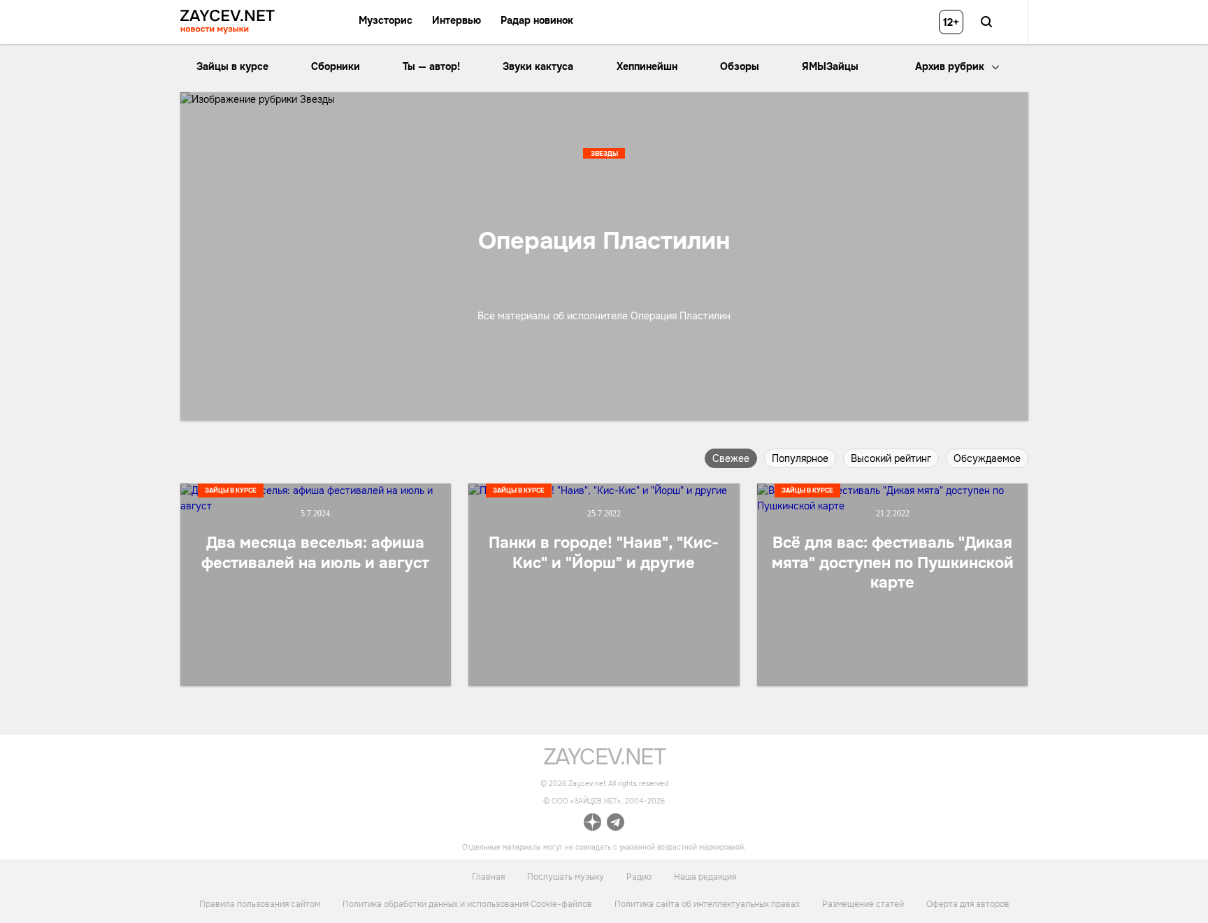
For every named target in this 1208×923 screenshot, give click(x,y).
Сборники (335, 66)
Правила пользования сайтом (259, 903)
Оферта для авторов (967, 903)
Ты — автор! (431, 66)
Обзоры (739, 66)
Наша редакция (705, 876)
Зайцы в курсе (232, 66)
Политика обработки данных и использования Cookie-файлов (467, 903)
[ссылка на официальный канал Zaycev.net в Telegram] (615, 824)
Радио (639, 876)
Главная (488, 876)
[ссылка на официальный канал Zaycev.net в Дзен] (592, 824)
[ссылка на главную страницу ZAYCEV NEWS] (227, 22)
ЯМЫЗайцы (830, 66)
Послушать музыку (565, 876)
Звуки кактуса (538, 66)
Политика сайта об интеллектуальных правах (707, 903)
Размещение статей (863, 903)
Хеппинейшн (647, 66)
